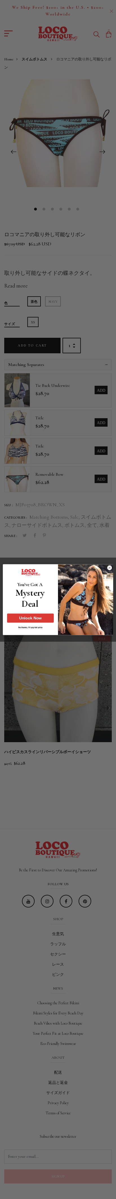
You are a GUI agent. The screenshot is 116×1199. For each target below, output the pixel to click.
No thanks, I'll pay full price (30, 627)
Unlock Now (30, 618)
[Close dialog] (109, 567)
